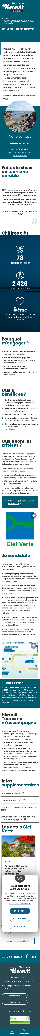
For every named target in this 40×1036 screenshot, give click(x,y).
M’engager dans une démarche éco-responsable (19, 22)
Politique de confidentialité (20, 903)
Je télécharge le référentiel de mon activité (21, 502)
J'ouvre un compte (11, 564)
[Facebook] (26, 956)
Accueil (5, 18)
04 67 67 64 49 (20, 149)
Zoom (33, 516)
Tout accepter (20, 910)
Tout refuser (20, 926)
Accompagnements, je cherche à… (18, 20)
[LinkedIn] (34, 956)
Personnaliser (20, 918)
